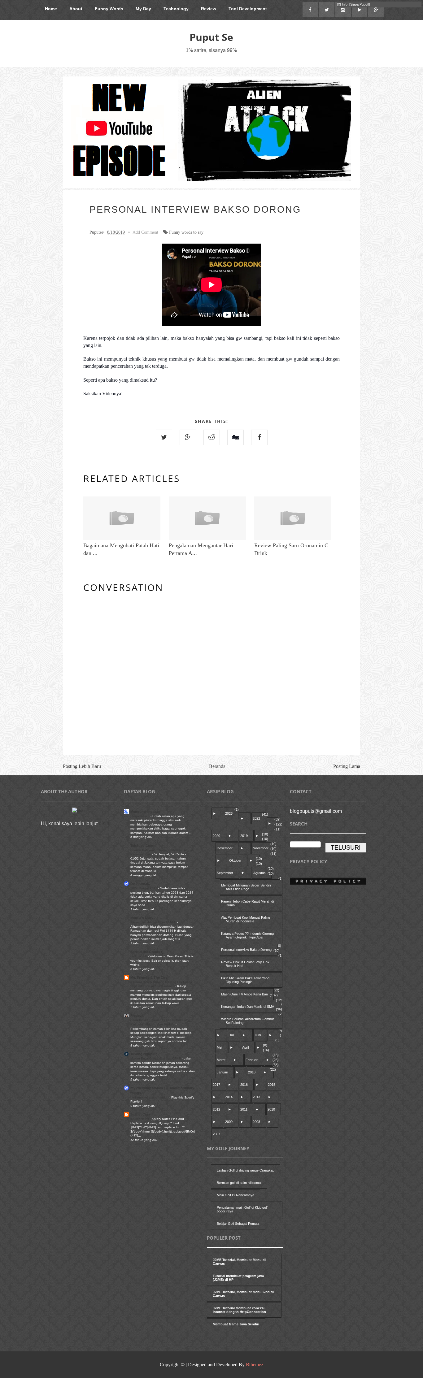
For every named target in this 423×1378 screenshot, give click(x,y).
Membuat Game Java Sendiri (236, 1324)
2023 (229, 813)
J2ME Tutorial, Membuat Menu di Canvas (239, 1261)
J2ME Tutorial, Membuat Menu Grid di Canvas (243, 1294)
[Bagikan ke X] (164, 437)
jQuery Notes (140, 1118)
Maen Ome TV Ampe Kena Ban (244, 994)
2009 (229, 1122)
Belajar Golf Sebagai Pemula (238, 1223)
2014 (229, 1097)
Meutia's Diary (141, 918)
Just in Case (140, 1114)
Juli (231, 1035)
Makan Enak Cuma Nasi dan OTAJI (156, 1058)
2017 (216, 1084)
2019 (244, 836)
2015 (271, 1084)
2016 (244, 1084)
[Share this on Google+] (188, 437)
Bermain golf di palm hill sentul (239, 1183)
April (245, 1047)
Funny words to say (186, 232)
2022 (256, 818)
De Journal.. (140, 884)
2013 (256, 1097)
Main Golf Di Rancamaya (235, 1195)
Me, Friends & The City (148, 977)
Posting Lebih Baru (82, 766)
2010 (271, 1109)
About (75, 8)
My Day (143, 8)
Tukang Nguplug (144, 1054)
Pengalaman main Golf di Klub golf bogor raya (242, 1209)
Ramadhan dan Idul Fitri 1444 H (153, 922)
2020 (216, 836)
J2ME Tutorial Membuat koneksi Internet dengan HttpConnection (239, 1310)
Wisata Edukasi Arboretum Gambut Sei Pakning (247, 1021)
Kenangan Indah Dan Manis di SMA (247, 1006)
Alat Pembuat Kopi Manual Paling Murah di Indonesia (245, 919)
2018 (251, 1072)
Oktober (235, 860)
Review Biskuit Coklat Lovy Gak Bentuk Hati (245, 964)
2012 (216, 1109)
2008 (256, 1122)
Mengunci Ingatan (145, 811)
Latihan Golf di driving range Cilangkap (245, 1170)
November (260, 848)
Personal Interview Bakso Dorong (246, 949)
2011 (243, 1109)
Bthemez (254, 1364)
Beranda (217, 766)
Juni (258, 1035)
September (225, 873)
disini (105, 823)
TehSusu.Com (141, 845)
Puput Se (211, 37)
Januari (222, 1072)
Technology (176, 8)
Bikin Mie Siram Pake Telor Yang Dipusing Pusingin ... (245, 980)
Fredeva (136, 1015)
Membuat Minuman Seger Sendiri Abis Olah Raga (246, 887)
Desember (225, 848)
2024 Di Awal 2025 (144, 888)
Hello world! (139, 956)
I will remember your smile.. (149, 1097)
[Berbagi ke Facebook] (259, 437)
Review (208, 8)
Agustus (259, 873)
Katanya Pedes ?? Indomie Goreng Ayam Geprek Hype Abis (247, 935)
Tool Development (248, 8)
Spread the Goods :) (147, 952)
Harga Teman (140, 816)
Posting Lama (346, 766)
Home (51, 8)
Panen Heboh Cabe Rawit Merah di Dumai (247, 903)
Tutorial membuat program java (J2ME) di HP (238, 1277)
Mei (219, 1047)
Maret (221, 1060)
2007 (216, 1134)
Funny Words (109, 8)
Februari (252, 1060)
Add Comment (145, 232)
